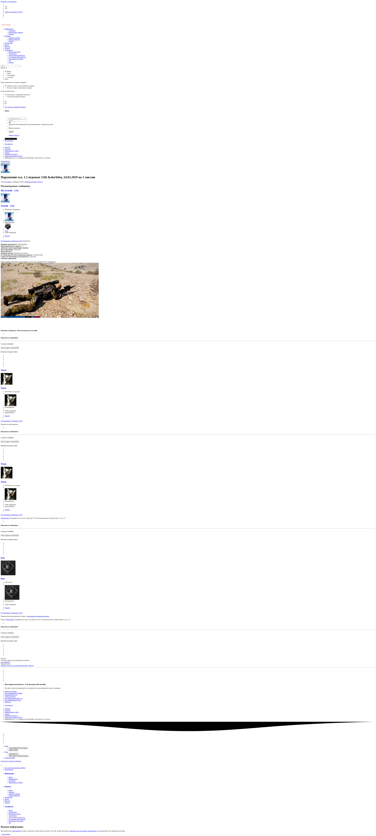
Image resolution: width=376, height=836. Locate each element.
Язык (6, 746)
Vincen (3, 370)
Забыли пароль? (14, 135)
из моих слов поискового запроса (20, 86)
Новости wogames (11, 691)
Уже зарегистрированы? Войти (15, 107)
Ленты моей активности (17, 55)
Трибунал (8, 702)
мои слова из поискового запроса (19, 88)
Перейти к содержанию (9, 1)
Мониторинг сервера (16, 32)
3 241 (16, 190)
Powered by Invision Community (11, 761)
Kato (3, 558)
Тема (6, 752)
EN (6, 8)
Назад (11, 777)
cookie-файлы (16, 831)
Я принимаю (5, 834)
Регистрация (9, 140)
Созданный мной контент (17, 57)
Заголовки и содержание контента (18, 95)
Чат (10, 61)
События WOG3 (10, 697)
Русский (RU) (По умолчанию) (18, 748)
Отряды (7, 48)
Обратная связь (10, 758)
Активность (9, 50)
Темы (9, 73)
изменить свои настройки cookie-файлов (83, 831)
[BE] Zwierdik (6, 190)
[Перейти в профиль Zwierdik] (5, 172)
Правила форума (14, 39)
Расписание (9, 43)
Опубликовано (11, 241)
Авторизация (5, 161)
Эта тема (10, 77)
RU (6, 7)
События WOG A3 (11, 695)
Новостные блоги (14, 52)
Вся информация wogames (13, 693)
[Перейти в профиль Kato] (8, 575)
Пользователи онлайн (16, 59)
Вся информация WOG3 (13, 700)
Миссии (7, 46)
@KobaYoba (5, 518)
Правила (7, 36)
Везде (9, 71)
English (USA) (13, 750)
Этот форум (11, 75)
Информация (9, 29)
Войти (11, 132)
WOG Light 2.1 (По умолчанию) (18, 756)
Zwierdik (8, 182)
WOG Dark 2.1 (13, 754)
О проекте (12, 31)
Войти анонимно (14, 128)
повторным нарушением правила (38, 616)
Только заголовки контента (16, 96)
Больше (11, 34)
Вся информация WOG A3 (13, 698)
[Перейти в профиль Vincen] (6, 384)
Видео (7, 45)
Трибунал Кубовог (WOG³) (34, 182)
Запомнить (12, 124)
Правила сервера (14, 38)
